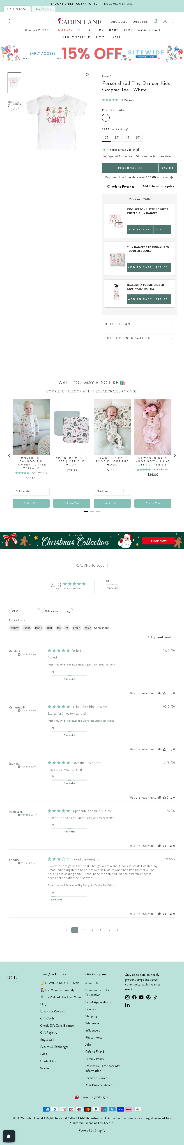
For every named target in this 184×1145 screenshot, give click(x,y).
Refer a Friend (94, 1051)
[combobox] (24, 611)
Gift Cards (47, 1018)
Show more (101, 628)
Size (114, 129)
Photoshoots (93, 1037)
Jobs (88, 1044)
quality (15, 628)
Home (101, 37)
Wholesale (119, 22)
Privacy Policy (94, 1059)
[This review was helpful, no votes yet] (164, 693)
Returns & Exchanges (54, 1046)
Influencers (92, 1030)
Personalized (77, 37)
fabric (38, 628)
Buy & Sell (47, 1039)
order (76, 628)
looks (27, 628)
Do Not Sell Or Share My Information (102, 1068)
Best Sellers (91, 30)
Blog (43, 1004)
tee (59, 628)
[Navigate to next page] (117, 930)
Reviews (90, 1009)
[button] (57, 74)
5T (138, 137)
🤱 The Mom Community (57, 990)
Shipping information (128, 338)
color (88, 628)
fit (67, 628)
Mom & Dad (149, 30)
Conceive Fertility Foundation (97, 992)
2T (106, 137)
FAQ (43, 1054)
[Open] (9, 1136)
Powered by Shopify (92, 1130)
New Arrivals (37, 30)
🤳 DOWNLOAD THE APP (59, 983)
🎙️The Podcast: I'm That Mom (60, 997)
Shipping (91, 1016)
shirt (49, 628)
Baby (114, 30)
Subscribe (140, 22)
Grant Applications (98, 1002)
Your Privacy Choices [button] (99, 1085)
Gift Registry (48, 1032)
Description (118, 324)
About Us (91, 983)
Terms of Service (96, 1078)
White (105, 117)
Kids (128, 30)
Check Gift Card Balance (57, 1025)
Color (113, 110)
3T (117, 137)
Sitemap (45, 1068)
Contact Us (48, 1061)
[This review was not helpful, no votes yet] (171, 693)
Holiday (65, 30)
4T (127, 137)
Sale (116, 37)
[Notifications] (155, 21)
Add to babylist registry (158, 186)
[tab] (17, 9)
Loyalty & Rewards (52, 1011)
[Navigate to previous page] (66, 930)
